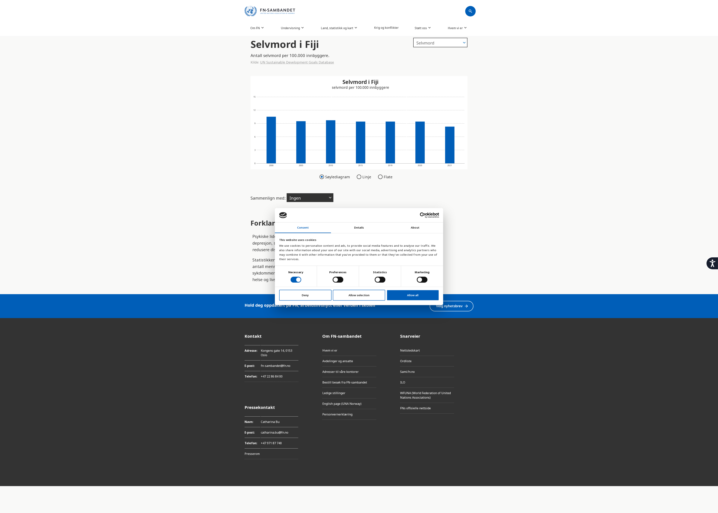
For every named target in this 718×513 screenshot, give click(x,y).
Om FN (255, 28)
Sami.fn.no (407, 372)
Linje (367, 176)
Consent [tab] (303, 227)
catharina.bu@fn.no (274, 432)
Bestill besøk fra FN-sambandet (344, 382)
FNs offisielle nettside (415, 408)
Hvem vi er (455, 28)
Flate (388, 176)
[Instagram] (470, 346)
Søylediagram (338, 176)
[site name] (270, 11)
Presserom (252, 454)
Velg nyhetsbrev (452, 306)
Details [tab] (359, 227)
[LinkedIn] (470, 357)
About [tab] (415, 227)
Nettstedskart (410, 350)
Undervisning (290, 28)
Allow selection (359, 295)
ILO (402, 382)
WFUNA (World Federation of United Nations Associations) (425, 395)
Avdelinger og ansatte (337, 361)
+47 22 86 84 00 (272, 376)
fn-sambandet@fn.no (275, 366)
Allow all (412, 295)
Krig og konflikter (386, 28)
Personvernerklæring (337, 414)
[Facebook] (470, 336)
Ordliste (406, 361)
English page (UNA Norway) (341, 404)
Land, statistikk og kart (337, 28)
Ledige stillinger (333, 393)
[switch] (338, 280)
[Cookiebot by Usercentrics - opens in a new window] (422, 215)
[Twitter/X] (470, 367)
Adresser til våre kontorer (340, 372)
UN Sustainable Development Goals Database (297, 62)
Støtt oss (421, 28)
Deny (305, 295)
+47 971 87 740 (271, 443)
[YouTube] (470, 378)
